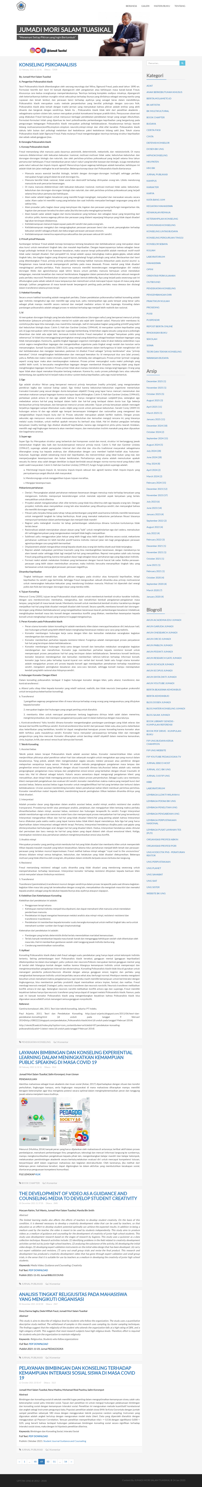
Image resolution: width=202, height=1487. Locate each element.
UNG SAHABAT (155, 874)
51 (54, 1461)
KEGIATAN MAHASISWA (160, 206)
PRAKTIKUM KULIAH (158, 301)
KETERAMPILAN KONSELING (162, 218)
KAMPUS (151, 180)
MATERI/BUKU (162, 5)
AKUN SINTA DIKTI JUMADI (162, 676)
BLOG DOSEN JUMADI (159, 702)
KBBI (149, 781)
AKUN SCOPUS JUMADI (160, 670)
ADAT (150, 85)
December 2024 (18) (157, 425)
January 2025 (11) (156, 419)
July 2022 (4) (153, 533)
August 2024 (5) (155, 444)
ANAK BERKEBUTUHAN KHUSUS (164, 92)
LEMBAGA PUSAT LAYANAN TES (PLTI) (164, 831)
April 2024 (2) (154, 469)
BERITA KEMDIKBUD (158, 695)
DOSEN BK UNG (155, 148)
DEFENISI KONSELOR (158, 142)
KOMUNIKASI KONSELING (161, 225)
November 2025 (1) (156, 387)
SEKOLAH (152, 339)
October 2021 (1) (155, 558)
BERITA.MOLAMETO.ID (159, 98)
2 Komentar (54, 1283)
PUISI (149, 313)
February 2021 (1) (156, 571)
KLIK (38, 1174)
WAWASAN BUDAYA (158, 357)
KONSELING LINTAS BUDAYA (162, 231)
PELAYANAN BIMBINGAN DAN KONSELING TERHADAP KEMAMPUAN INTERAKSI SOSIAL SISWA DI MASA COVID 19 (77, 1372)
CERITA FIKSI (154, 130)
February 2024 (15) (156, 482)
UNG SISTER (153, 887)
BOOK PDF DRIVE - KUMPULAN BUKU (164, 732)
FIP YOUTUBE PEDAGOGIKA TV (164, 756)
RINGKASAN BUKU (157, 332)
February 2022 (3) (156, 539)
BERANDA (131, 5)
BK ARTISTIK (153, 104)
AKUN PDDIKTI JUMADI (160, 651)
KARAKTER (153, 187)
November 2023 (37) (157, 495)
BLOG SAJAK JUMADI (158, 714)
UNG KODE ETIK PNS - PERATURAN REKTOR (166, 854)
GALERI (145, 5)
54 (65, 1461)
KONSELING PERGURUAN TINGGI (165, 237)
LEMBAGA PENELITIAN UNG (162, 807)
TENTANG (179, 5)
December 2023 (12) (157, 488)
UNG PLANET (154, 868)
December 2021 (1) (156, 545)
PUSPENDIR (153, 319)
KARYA (150, 193)
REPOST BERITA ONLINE (160, 326)
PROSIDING (153, 307)
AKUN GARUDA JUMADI (160, 626)
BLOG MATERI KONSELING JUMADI (166, 708)
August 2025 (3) (155, 400)
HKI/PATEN (153, 161)
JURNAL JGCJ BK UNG (159, 769)
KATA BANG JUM (156, 199)
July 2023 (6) (153, 501)
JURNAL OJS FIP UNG (158, 775)
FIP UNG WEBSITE (156, 750)
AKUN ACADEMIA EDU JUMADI (164, 619)
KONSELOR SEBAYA (157, 244)
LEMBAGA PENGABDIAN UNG (163, 813)
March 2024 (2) (154, 476)
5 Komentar (51, 1183)
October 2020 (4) (155, 577)
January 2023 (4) (155, 514)
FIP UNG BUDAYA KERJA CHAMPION (160, 742)
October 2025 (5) (155, 394)
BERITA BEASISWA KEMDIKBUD (164, 689)
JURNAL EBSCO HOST (158, 763)
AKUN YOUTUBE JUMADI (160, 683)
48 (35, 1461)
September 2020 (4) (157, 583)
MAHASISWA (154, 263)
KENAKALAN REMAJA (159, 212)
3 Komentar (62, 1042)
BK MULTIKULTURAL (158, 111)
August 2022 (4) (155, 527)
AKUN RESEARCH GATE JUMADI (164, 657)
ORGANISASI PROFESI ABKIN (162, 839)
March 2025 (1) (154, 412)
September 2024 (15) (157, 438)
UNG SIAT (152, 880)
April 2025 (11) (154, 406)
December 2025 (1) (156, 381)
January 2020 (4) (155, 596)
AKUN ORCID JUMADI (159, 638)
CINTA (150, 136)
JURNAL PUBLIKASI (32, 1283)
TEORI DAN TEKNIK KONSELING (164, 351)
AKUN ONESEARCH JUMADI (162, 632)
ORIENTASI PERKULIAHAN (161, 275)
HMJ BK (151, 168)
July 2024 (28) (154, 450)
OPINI (150, 269)
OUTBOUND (153, 281)
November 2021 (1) (156, 552)
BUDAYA (151, 123)
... (29, 1461)
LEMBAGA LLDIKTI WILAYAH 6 (163, 794)
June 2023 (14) (154, 507)
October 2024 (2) (155, 431)
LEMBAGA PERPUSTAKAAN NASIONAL (161, 822)
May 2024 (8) (153, 463)
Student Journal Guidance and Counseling (64, 1441)
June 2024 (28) (154, 457)
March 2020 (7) (154, 590)
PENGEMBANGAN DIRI (159, 294)
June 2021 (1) (153, 564)
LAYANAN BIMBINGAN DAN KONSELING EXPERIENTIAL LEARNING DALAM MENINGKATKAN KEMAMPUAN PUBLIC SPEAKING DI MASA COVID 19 (75, 1057)
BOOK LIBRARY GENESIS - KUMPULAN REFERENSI (160, 723)
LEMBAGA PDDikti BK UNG (161, 801)
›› (71, 1461)
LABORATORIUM (156, 256)
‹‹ (19, 1461)
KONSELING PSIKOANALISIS (48, 64)
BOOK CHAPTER (30, 1183)
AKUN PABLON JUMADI (160, 645)
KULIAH (151, 250)
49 (41, 1461)
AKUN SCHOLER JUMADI (160, 664)
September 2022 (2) (157, 520)
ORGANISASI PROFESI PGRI (161, 845)
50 (48, 1461)
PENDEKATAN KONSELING (36, 1042)
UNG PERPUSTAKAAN (159, 861)
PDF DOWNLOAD (38, 1270)
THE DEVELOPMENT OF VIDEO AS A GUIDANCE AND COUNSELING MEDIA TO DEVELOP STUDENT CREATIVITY (78, 1196)
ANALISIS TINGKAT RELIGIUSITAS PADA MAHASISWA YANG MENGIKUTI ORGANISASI (73, 1296)
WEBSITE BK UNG (156, 893)
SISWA (150, 345)
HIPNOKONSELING (157, 155)
